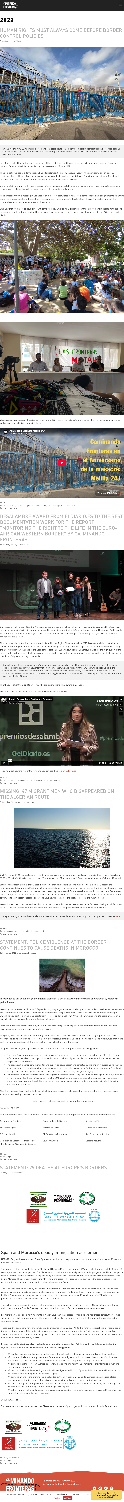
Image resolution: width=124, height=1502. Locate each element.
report (22, 780)
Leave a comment (10, 508)
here (117, 916)
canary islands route (15, 931)
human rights (13, 505)
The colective (13, 1457)
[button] (120, 4)
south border (41, 505)
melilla (22, 505)
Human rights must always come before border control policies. (61, 33)
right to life (30, 505)
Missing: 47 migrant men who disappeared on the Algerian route (57, 794)
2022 (5, 505)
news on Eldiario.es (66, 770)
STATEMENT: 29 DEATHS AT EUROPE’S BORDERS (53, 1167)
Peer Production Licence (69, 1483)
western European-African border (61, 505)
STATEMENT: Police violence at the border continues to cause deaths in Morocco (53, 945)
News (5, 502)
